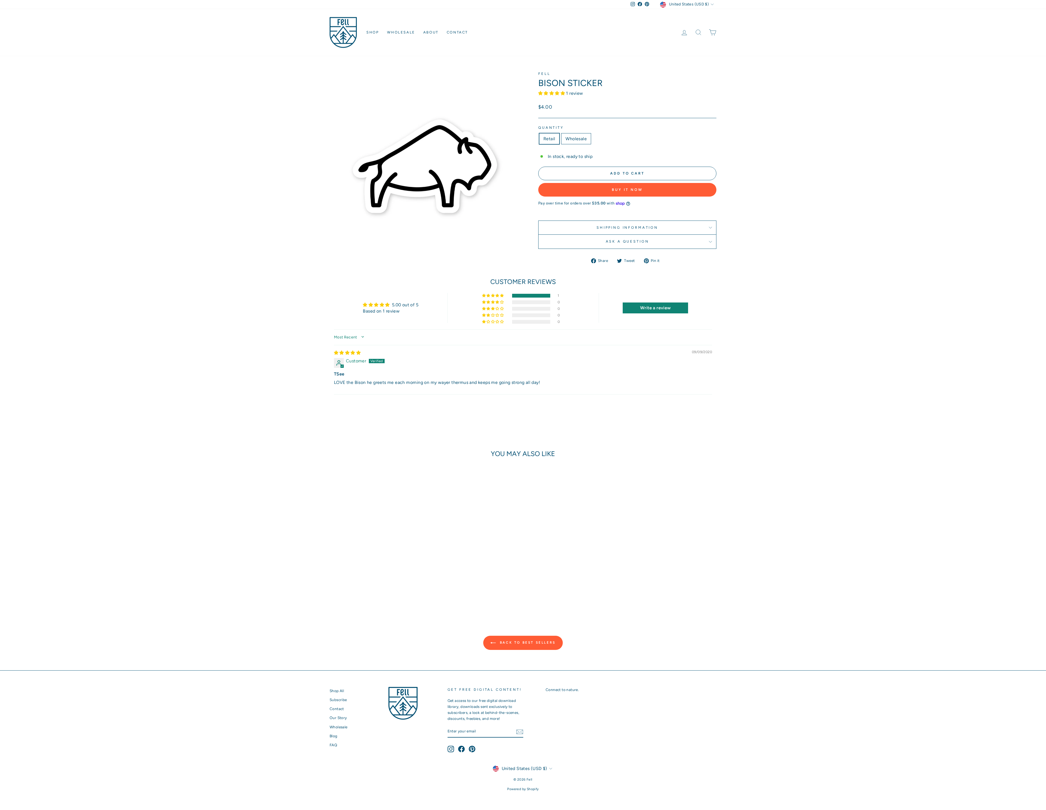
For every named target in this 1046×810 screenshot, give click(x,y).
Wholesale (401, 32)
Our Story (338, 718)
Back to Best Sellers (527, 642)
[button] (552, 93)
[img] (347, 352)
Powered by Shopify (523, 789)
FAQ (333, 745)
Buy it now (627, 190)
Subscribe (338, 700)
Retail (549, 138)
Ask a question (627, 241)
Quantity (551, 128)
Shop (372, 32)
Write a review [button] (655, 307)
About (431, 32)
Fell (544, 74)
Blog (333, 736)
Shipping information (627, 227)
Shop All (337, 691)
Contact (457, 32)
